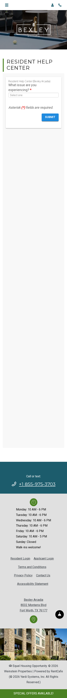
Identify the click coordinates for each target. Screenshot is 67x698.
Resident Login (20, 558)
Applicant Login (44, 558)
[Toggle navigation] (6, 5)
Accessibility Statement (32, 584)
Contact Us (43, 575)
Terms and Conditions (32, 567)
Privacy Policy (23, 575)
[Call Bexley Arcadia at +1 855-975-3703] (60, 5)
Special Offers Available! (34, 693)
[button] (54, 5)
